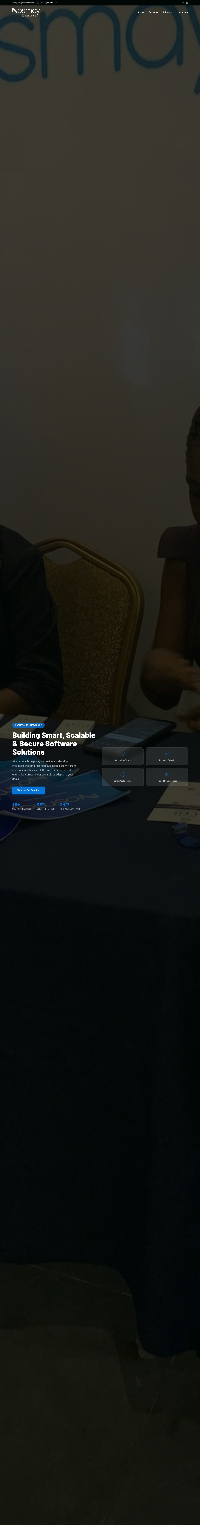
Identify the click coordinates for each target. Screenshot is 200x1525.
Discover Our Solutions (29, 790)
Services (153, 12)
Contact (183, 12)
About (141, 12)
